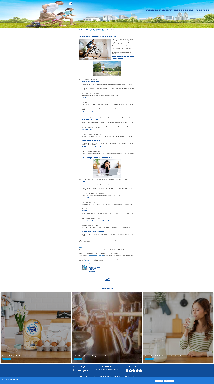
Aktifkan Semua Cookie (169, 380)
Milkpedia (86, 29)
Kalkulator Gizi (88, 260)
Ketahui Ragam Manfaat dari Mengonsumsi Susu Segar (91, 356)
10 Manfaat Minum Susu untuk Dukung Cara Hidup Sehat (102, 29)
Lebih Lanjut (6, 358)
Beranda (81, 29)
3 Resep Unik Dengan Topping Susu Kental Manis (18, 356)
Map (108, 376)
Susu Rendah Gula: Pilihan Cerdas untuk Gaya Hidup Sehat (163, 356)
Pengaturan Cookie (159, 380)
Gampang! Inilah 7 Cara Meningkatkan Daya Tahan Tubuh (92, 30)
